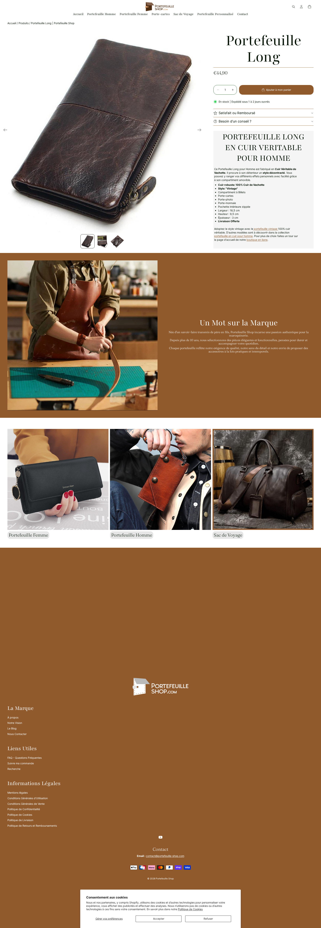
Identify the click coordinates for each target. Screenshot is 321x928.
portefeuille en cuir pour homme (233, 236)
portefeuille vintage (265, 228)
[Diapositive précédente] (4, 130)
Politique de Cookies (190, 909)
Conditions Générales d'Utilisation (27, 798)
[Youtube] (160, 837)
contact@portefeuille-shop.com (165, 855)
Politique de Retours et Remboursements (32, 825)
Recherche (13, 768)
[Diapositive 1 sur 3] (87, 241)
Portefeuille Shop (165, 878)
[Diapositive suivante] (200, 130)
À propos (12, 717)
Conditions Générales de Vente (26, 803)
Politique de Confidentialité (23, 809)
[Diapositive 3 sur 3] (117, 241)
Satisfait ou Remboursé (237, 113)
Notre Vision (14, 722)
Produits (24, 23)
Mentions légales (17, 792)
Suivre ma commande (20, 763)
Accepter (158, 918)
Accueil (11, 23)
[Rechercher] (293, 7)
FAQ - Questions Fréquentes (24, 757)
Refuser (208, 918)
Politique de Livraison (20, 820)
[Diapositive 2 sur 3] (102, 241)
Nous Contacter (17, 734)
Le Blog (12, 728)
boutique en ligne (257, 239)
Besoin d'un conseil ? (235, 121)
